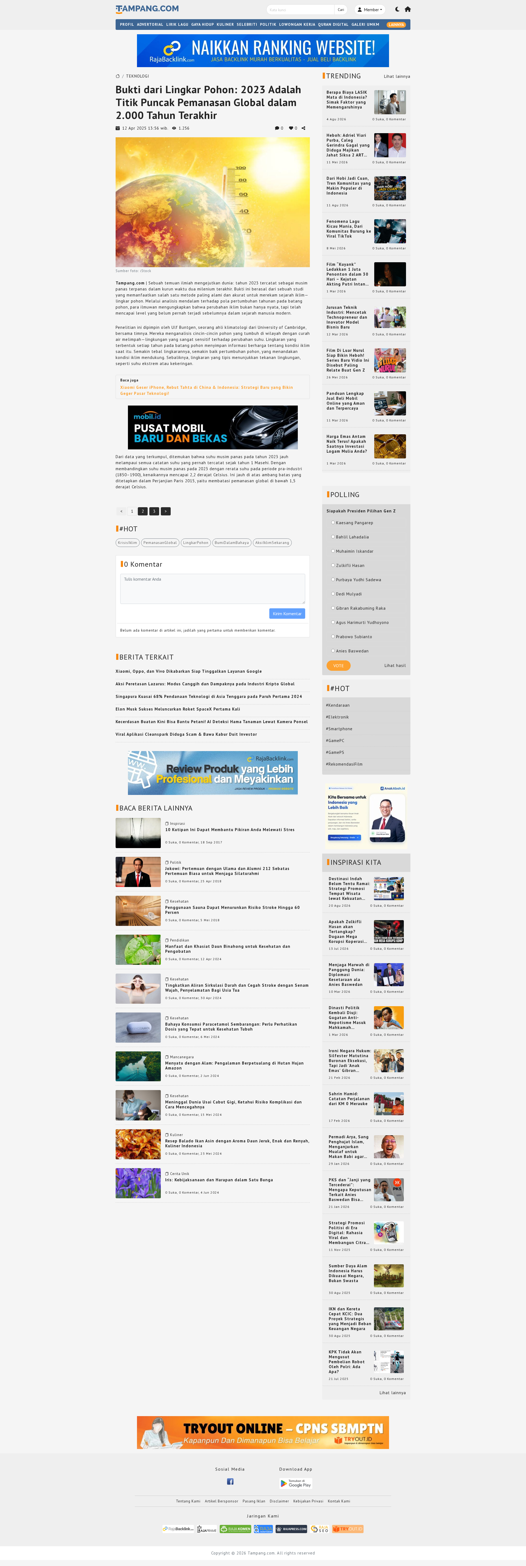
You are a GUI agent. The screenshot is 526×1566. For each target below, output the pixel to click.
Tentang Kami (188, 1501)
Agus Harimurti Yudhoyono (362, 622)
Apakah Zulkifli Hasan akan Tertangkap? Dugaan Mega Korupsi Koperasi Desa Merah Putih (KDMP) (347, 931)
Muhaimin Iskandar (355, 551)
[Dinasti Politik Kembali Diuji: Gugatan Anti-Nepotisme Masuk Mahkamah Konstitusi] (389, 1017)
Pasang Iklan (254, 1501)
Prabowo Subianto (354, 636)
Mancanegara (182, 1057)
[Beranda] (407, 9)
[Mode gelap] (397, 9)
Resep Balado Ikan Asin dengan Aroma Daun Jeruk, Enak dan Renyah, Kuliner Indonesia (237, 1143)
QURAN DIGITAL (333, 24)
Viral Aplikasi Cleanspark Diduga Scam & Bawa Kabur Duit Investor (186, 734)
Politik (175, 862)
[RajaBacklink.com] (178, 1528)
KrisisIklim (127, 542)
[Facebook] (230, 1481)
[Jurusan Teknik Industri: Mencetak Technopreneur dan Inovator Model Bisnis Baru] (390, 317)
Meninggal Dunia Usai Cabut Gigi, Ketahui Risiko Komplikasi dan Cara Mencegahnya (233, 1104)
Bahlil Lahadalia (352, 537)
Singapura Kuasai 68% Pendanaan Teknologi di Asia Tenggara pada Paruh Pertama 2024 (209, 696)
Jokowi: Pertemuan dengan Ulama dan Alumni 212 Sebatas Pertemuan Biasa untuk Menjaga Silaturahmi (227, 871)
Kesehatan (179, 901)
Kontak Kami (339, 1501)
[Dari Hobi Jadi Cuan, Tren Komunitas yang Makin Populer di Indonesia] (390, 187)
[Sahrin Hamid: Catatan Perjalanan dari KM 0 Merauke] (389, 1103)
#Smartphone (339, 728)
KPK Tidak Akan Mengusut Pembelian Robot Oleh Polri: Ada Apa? (347, 1362)
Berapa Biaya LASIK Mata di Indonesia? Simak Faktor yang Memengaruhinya (347, 100)
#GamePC (335, 740)
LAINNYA (396, 24)
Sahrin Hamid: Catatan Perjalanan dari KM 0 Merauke (349, 1098)
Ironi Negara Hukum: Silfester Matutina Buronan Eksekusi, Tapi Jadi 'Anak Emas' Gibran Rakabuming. (350, 1060)
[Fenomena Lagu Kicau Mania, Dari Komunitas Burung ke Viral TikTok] (390, 230)
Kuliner (176, 1135)
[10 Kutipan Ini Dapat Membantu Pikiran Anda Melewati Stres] (138, 832)
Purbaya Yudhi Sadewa (358, 579)
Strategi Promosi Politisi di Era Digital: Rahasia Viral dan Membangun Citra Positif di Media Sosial (347, 1232)
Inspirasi (177, 823)
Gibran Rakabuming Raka (361, 608)
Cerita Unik (179, 1173)
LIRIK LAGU (177, 24)
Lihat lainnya (397, 76)
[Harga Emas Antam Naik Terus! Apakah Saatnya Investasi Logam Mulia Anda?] (390, 446)
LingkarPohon (195, 542)
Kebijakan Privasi (308, 1501)
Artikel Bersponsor (221, 1501)
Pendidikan (179, 940)
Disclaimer (279, 1501)
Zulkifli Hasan (350, 565)
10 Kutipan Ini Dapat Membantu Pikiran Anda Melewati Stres (230, 829)
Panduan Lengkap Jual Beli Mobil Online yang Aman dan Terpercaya (346, 401)
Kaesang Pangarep (354, 522)
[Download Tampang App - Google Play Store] (295, 1483)
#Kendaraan (338, 705)
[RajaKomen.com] (235, 1528)
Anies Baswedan (352, 651)
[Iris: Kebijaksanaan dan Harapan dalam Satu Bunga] (138, 1182)
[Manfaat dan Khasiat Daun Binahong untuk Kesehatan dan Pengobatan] (138, 949)
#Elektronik (337, 717)
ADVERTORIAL (150, 24)
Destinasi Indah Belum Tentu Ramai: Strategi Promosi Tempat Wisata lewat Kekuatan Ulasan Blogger (349, 888)
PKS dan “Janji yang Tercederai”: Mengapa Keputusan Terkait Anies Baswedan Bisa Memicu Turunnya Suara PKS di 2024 (350, 1189)
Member (371, 9)
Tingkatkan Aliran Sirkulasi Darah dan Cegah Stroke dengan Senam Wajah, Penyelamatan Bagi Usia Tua (237, 988)
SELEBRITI (247, 24)
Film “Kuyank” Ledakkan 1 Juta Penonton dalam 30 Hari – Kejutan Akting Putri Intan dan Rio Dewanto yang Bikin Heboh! (347, 274)
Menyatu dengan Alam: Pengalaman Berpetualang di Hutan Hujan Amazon (234, 1065)
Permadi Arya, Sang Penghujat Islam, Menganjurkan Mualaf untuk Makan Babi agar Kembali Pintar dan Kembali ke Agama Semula (349, 1146)
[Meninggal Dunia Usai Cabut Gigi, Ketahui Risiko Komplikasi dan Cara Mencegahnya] (138, 1104)
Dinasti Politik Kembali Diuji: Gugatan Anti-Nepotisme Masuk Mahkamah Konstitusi (347, 1017)
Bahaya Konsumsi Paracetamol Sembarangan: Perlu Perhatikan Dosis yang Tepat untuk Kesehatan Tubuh (231, 1027)
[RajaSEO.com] (320, 1528)
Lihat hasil (395, 665)
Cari (341, 9)
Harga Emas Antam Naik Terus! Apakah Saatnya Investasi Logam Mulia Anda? (347, 444)
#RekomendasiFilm (344, 764)
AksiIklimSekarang (272, 542)
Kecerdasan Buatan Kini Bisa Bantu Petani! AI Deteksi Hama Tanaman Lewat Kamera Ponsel (212, 721)
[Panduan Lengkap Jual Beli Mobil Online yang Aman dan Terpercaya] (390, 403)
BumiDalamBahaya (232, 542)
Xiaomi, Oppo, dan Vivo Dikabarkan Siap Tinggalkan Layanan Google (189, 671)
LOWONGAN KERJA (297, 24)
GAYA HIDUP (202, 24)
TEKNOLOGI (137, 76)
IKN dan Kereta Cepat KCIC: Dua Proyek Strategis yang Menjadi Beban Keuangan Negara (350, 1319)
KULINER (225, 24)
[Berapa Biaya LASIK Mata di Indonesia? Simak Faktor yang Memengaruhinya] (390, 101)
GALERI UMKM (365, 24)
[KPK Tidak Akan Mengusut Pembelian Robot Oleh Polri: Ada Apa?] (389, 1361)
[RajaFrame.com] (207, 1528)
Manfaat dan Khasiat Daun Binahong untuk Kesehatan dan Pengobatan (227, 949)
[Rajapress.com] (291, 1528)
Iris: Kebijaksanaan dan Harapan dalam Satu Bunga (219, 1179)
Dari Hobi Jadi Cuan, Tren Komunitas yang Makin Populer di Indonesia (349, 186)
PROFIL (127, 24)
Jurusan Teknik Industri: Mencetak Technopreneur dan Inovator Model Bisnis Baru (347, 317)
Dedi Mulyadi (349, 594)
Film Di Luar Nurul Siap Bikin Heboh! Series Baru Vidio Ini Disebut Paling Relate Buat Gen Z (348, 360)
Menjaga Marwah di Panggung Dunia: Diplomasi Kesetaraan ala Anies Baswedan (349, 974)
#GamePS (335, 752)
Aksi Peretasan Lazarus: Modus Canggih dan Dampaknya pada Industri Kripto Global (205, 683)
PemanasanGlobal (160, 542)
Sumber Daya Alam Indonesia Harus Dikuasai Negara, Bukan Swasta (348, 1273)
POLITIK (268, 24)
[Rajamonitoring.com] (263, 1528)
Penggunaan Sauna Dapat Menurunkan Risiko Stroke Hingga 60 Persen (232, 910)
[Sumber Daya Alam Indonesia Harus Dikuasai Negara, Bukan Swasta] (389, 1275)
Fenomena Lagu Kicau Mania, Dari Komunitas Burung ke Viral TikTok (349, 229)
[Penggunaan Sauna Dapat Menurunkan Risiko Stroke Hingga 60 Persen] (138, 910)
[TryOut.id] (348, 1528)
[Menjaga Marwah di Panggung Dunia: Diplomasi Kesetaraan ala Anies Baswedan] (389, 974)
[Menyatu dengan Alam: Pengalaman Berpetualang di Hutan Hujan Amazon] (138, 1065)
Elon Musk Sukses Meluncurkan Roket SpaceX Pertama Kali (178, 709)
